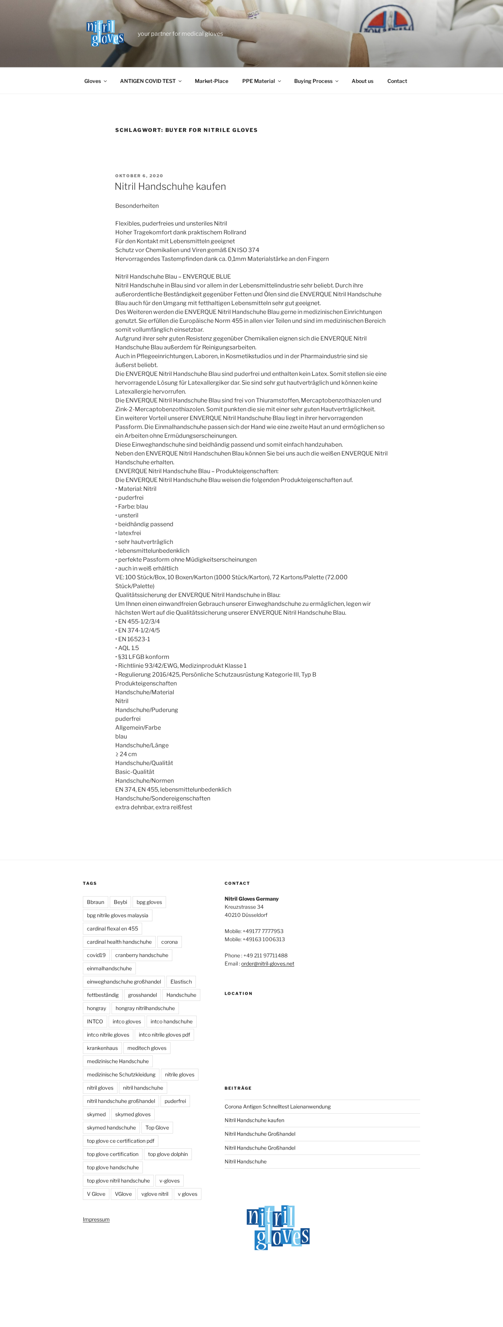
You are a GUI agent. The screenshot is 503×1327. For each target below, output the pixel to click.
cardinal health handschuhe (119, 942)
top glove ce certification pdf (120, 1141)
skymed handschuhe (111, 1127)
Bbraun (95, 902)
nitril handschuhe (143, 1088)
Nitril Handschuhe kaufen (170, 186)
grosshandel (142, 995)
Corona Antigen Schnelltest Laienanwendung (278, 1106)
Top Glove (157, 1127)
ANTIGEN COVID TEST (148, 81)
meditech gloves (146, 1048)
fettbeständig (103, 995)
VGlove (123, 1194)
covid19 (96, 955)
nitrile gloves (179, 1074)
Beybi (120, 902)
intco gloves (127, 1021)
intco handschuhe (172, 1021)
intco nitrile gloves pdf (164, 1034)
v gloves (187, 1194)
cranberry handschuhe (141, 955)
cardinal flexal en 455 (112, 928)
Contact (397, 81)
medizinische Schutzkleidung (121, 1074)
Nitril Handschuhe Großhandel (260, 1134)
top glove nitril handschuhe (118, 1180)
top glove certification (112, 1154)
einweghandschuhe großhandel (124, 981)
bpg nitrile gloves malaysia (117, 915)
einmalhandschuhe (109, 968)
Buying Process (313, 81)
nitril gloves (100, 1088)
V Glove (96, 1194)
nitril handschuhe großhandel (121, 1101)
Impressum (96, 1219)
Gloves (92, 81)
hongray (96, 1008)
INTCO (95, 1021)
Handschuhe (181, 995)
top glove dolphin (168, 1154)
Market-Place (211, 81)
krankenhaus (102, 1048)
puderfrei (175, 1101)
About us (362, 81)
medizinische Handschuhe (118, 1061)
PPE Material (258, 81)
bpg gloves (149, 902)
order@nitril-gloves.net (267, 963)
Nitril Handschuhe (246, 1161)
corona (169, 942)
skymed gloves (133, 1114)
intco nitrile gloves (108, 1034)
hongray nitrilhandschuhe (145, 1008)
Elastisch (181, 981)
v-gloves (169, 1180)
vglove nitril (154, 1194)
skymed (96, 1114)
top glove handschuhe (113, 1167)
